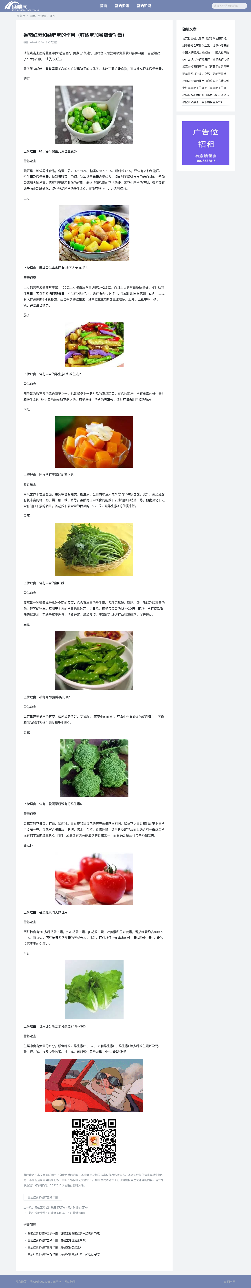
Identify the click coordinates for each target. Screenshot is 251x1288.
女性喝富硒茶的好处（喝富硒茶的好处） (204, 88)
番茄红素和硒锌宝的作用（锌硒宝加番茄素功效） (58, 1240)
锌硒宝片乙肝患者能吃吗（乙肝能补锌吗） (55, 1212)
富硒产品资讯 (37, 16)
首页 (103, 6)
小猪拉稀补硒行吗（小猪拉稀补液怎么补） (205, 95)
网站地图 (70, 1281)
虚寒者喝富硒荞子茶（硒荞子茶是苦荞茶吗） (205, 67)
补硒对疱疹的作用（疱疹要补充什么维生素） (205, 81)
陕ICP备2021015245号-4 (46, 1281)
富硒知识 (144, 6)
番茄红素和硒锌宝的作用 (43, 1197)
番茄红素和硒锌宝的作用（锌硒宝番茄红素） (55, 1247)
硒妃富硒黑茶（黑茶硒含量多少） (203, 102)
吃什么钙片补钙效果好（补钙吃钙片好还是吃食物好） (205, 60)
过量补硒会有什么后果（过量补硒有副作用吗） (205, 46)
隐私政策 (21, 1281)
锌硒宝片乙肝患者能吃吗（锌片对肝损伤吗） (56, 1207)
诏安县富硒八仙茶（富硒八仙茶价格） (205, 38)
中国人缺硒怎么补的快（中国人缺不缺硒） (205, 53)
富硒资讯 (122, 6)
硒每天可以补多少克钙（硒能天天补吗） (204, 74)
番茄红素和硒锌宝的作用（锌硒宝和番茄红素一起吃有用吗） (65, 1233)
